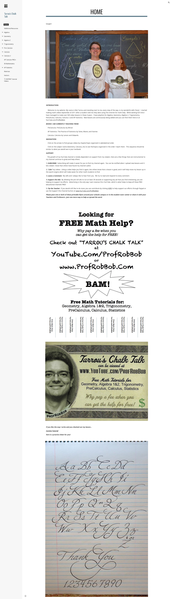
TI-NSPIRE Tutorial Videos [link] (10, 80)
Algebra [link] (6, 32)
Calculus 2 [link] (7, 56)
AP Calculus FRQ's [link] (10, 60)
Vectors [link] (6, 75)
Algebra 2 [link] (7, 40)
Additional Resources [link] (11, 28)
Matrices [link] (7, 71)
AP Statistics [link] (8, 68)
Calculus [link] (7, 52)
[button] (169, 2)
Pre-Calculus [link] (8, 48)
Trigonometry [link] (9, 44)
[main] (96, 13)
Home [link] (6, 25)
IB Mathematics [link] (9, 64)
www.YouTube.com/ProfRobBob (87, 191)
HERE (110, 188)
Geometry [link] (7, 36)
